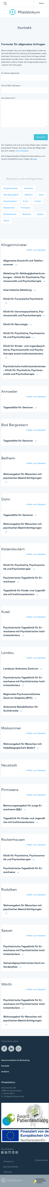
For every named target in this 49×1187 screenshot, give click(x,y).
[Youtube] (10, 1152)
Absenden (40, 137)
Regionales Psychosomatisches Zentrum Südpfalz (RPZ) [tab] (21, 696)
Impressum (8, 1161)
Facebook (4, 1048)
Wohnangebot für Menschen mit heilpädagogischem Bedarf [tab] (22, 746)
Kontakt (5, 1066)
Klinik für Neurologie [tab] (15, 324)
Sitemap (7, 1172)
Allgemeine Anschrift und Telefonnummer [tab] (23, 263)
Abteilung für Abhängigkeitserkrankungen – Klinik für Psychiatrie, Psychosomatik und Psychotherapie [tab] (24, 277)
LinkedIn (11, 1048)
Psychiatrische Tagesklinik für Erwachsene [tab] (23, 580)
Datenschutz (41, 1160)
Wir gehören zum (39, 1182)
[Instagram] (6, 1152)
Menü (41, 3)
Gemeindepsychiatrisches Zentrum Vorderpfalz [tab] (24, 965)
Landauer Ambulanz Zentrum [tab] (20, 669)
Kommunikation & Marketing (15, 1060)
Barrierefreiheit (10, 1167)
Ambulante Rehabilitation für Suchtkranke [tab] (20, 709)
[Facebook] (3, 1152)
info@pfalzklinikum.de (14, 1096)
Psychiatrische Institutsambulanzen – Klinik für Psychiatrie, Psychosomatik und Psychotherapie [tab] (24, 370)
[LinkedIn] (14, 1152)
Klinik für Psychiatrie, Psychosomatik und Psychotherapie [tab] (24, 335)
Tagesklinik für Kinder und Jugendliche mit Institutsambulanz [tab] (24, 592)
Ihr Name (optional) (10, 73)
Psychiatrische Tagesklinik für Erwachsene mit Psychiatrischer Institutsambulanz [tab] (24, 631)
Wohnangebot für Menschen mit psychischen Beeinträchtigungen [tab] (22, 476)
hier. (35, 159)
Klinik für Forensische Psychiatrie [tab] (23, 299)
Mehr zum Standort (37, 250)
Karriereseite (22, 151)
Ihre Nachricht (8, 98)
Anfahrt (5, 1072)
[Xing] (17, 1152)
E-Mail (19, 1048)
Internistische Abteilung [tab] (17, 290)
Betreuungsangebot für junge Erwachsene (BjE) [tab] (22, 807)
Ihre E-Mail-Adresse (11, 86)
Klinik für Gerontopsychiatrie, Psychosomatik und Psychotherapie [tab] (23, 314)
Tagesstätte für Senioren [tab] (18, 407)
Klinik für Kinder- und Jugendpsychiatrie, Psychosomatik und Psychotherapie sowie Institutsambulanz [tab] (24, 350)
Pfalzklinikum (24, 12)
